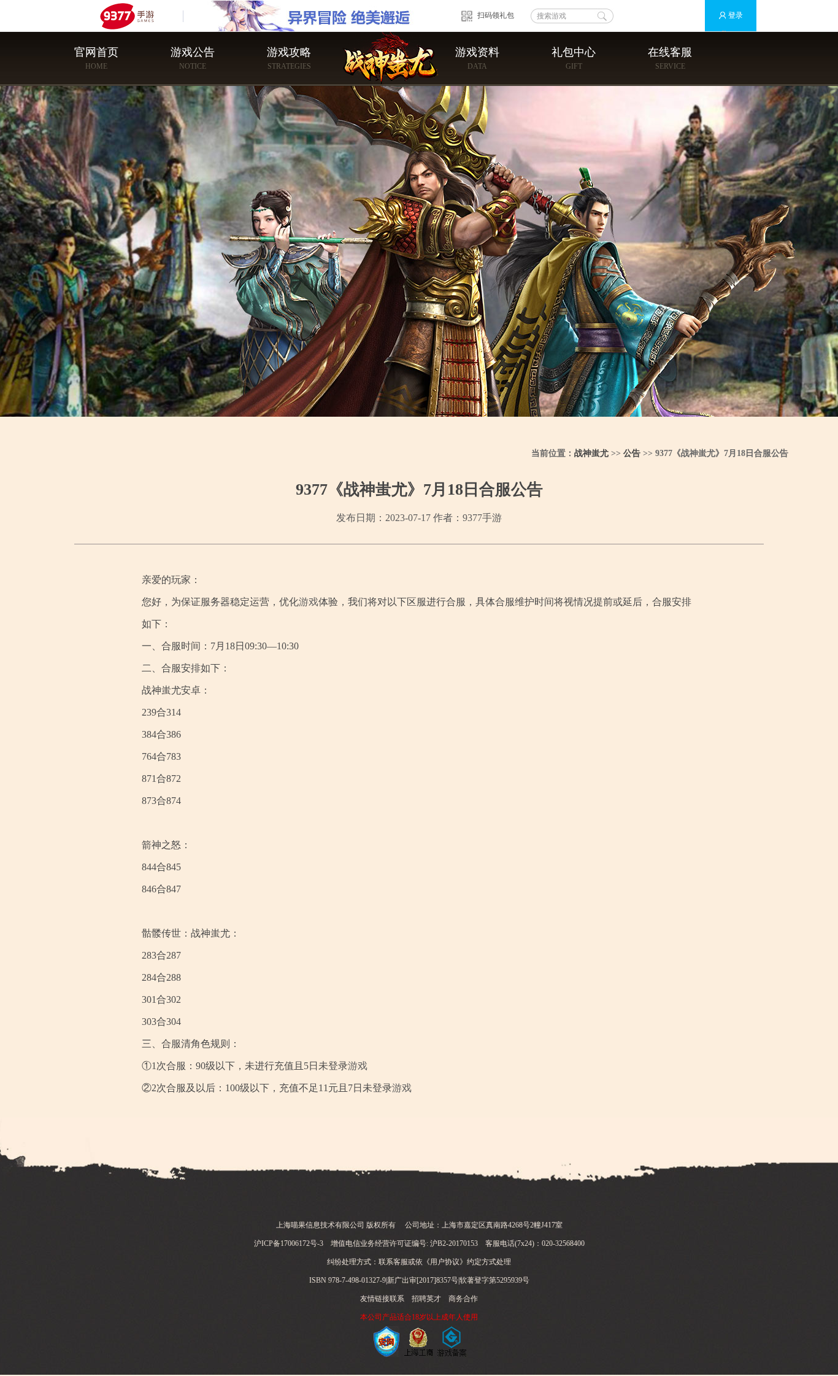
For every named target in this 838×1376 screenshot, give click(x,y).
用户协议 (444, 1262)
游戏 (308, 602)
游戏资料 (477, 58)
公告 (631, 453)
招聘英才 (426, 1298)
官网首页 (96, 58)
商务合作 (463, 1298)
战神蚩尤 (591, 453)
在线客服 (670, 58)
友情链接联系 (382, 1298)
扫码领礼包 (495, 15)
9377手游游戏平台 (132, 15)
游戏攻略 (289, 58)
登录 (735, 15)
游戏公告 (193, 58)
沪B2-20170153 (454, 1243)
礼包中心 (574, 58)
